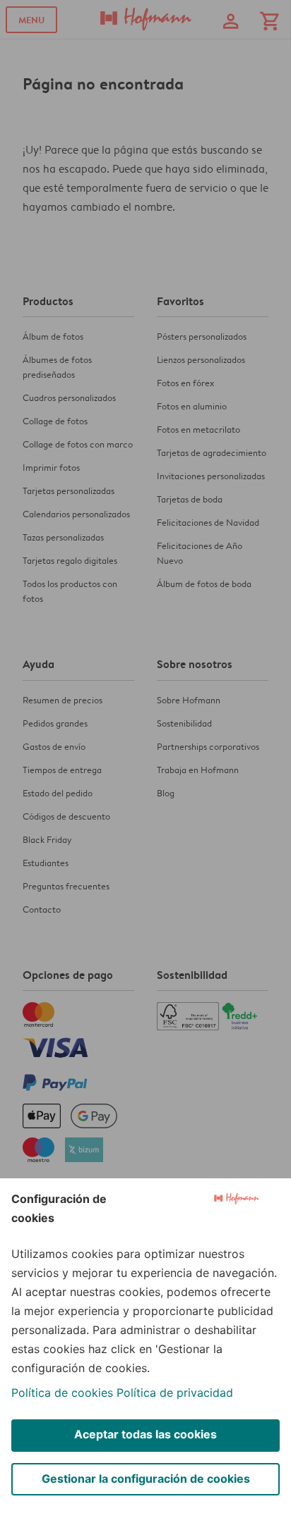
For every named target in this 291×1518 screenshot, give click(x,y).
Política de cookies (62, 1393)
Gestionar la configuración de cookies (146, 1478)
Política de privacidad (175, 1393)
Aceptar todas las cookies (145, 1434)
